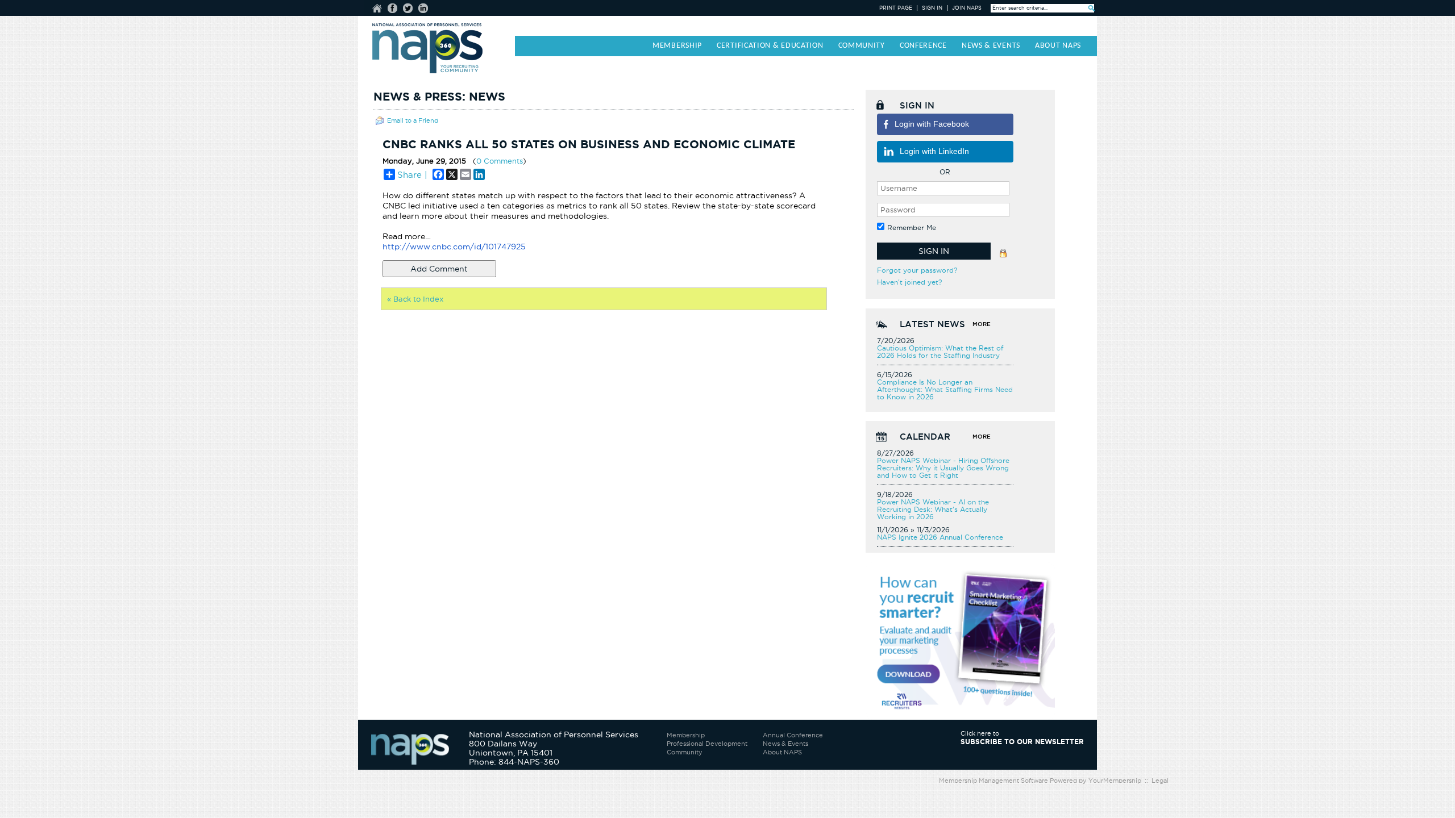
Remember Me (911, 227)
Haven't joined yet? (909, 282)
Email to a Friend (412, 120)
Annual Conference (793, 735)
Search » (1091, 8)
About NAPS (782, 752)
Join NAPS (967, 8)
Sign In (932, 8)
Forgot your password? (917, 270)
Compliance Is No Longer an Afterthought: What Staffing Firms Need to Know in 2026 (945, 389)
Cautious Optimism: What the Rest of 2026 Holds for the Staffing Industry (940, 351)
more (981, 324)
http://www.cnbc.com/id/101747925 (454, 246)
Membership (686, 735)
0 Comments (499, 161)
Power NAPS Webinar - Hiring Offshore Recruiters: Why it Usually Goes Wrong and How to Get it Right (943, 468)
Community (684, 752)
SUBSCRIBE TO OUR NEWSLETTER (1022, 741)
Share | (412, 175)
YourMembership (1114, 780)
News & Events (785, 743)
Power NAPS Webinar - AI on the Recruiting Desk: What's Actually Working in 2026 (933, 509)
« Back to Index (415, 299)
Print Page (895, 8)
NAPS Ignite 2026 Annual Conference (940, 537)
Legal (1160, 780)
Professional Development (707, 743)
